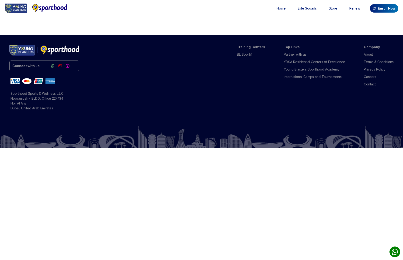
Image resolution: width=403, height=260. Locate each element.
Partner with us (295, 54)
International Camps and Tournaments (313, 77)
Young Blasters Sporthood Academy (312, 69)
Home (281, 8)
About (368, 54)
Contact (370, 84)
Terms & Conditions (379, 62)
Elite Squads (307, 8)
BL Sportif (244, 54)
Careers (370, 77)
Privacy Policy (375, 69)
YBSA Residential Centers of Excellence (314, 62)
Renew (354, 8)
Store (333, 8)
